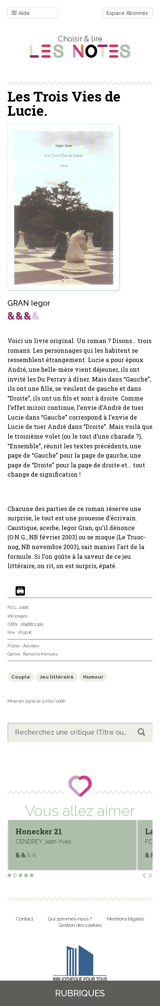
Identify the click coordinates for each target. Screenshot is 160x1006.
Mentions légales (125, 919)
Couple (20, 677)
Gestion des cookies (80, 925)
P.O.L (12, 607)
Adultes (31, 645)
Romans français (40, 654)
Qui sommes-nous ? (70, 919)
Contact (24, 919)
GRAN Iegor (28, 303)
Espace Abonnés (127, 13)
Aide (24, 13)
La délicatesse (55, 831)
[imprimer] (20, 591)
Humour (93, 677)
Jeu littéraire (56, 677)
